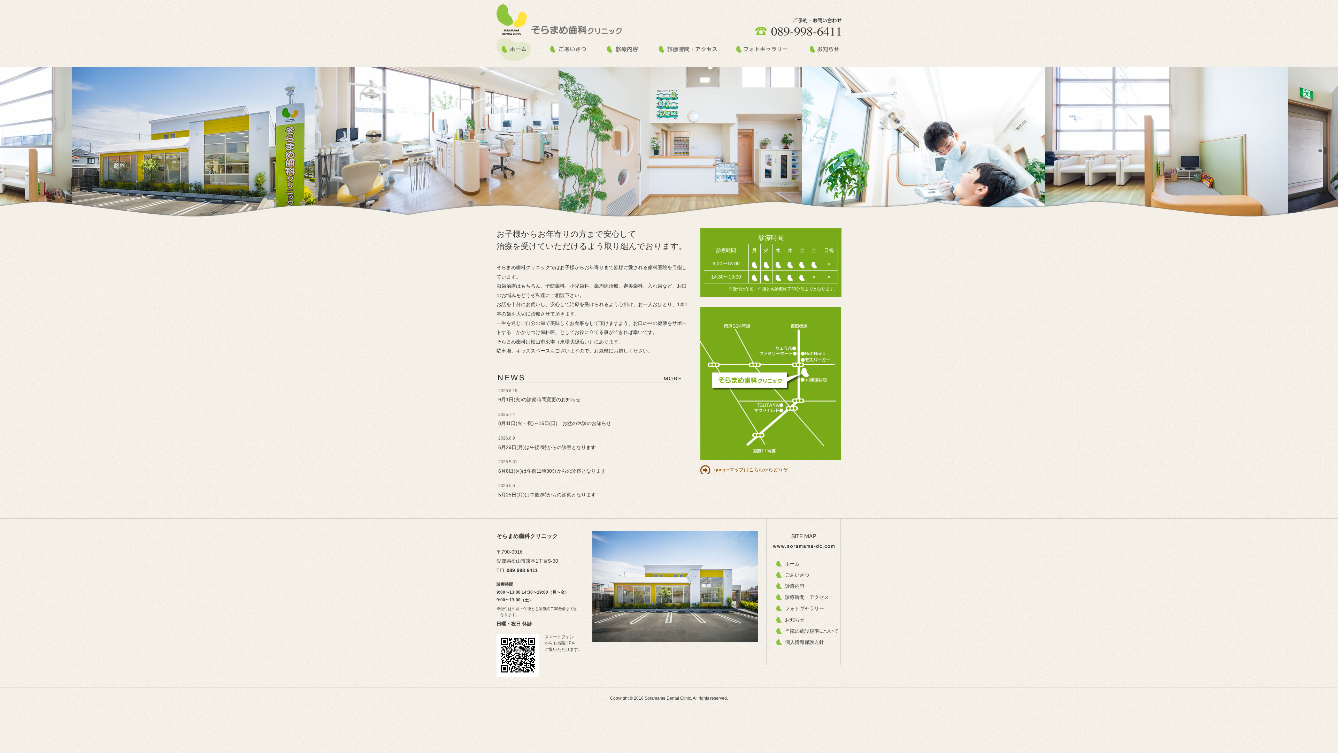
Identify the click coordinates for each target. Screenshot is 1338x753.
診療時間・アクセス (807, 597)
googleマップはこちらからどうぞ (751, 469)
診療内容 (795, 586)
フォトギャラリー (804, 608)
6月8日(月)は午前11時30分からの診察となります (552, 471)
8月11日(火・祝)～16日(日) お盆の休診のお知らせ (554, 423)
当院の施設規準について (812, 631)
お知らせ (795, 620)
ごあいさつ (797, 575)
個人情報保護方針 (804, 642)
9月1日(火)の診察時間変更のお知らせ (539, 399)
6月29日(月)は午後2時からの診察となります (547, 447)
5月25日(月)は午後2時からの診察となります (547, 494)
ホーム (792, 563)
